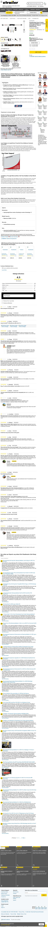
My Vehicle (9, 12)
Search (14, 900)
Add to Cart (38, 52)
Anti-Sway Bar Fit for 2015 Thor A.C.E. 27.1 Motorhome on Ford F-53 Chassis (18, 813)
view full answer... (5, 590)
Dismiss (41, 924)
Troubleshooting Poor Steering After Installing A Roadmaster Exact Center (18, 646)
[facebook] (36, 907)
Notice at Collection (5, 914)
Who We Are (15, 891)
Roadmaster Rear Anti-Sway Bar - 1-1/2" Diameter (4, 254)
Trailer (15, 9)
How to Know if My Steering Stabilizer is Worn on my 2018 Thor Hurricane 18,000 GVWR (19, 624)
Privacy (26, 895)
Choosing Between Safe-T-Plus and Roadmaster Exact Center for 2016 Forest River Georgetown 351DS (19, 573)
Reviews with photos (8, 303)
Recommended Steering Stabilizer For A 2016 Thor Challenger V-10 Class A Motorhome (18, 750)
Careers (14, 893)
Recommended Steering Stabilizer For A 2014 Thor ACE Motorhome (17, 802)
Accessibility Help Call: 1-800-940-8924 (9, 911)
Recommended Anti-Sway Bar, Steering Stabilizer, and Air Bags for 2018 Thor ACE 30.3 (19, 561)
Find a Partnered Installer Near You (4, 901)
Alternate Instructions (14, 236)
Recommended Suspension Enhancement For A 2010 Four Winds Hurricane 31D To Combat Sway (19, 669)
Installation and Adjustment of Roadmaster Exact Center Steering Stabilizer (18, 720)
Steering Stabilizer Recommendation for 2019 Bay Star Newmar (16, 693)
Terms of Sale (13, 914)
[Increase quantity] (34, 49)
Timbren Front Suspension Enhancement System (21, 254)
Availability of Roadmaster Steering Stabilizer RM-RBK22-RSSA (16, 713)
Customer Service (32, 6)
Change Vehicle (33, 12)
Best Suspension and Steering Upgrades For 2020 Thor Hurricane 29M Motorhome (17, 778)
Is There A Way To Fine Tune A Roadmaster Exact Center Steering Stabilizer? (19, 614)
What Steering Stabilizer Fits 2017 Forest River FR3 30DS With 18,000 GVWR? (19, 762)
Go (41, 12)
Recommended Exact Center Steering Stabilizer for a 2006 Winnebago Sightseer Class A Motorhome (17, 682)
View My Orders (4, 891)
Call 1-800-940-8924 (5, 924)
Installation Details (4, 236)
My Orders (41, 6)
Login (2, 905)
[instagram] (42, 907)
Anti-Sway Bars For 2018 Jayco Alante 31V (11, 604)
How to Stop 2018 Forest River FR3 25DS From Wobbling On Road (16, 702)
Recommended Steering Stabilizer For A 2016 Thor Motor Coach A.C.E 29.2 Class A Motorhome (19, 790)
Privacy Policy (21, 911)
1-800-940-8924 (8, 7)
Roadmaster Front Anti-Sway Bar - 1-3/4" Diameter (13, 254)
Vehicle (21, 9)
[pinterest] (39, 907)
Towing (3, 9)
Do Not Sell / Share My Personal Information (35, 911)
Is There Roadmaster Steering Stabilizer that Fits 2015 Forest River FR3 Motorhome (17, 593)
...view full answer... (8, 570)
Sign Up (2, 907)
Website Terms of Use (21, 914)
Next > (24, 837)
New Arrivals (44, 10)
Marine (33, 9)
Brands (38, 9)
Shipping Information (5, 895)
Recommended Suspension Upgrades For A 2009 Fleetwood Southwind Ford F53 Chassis (19, 658)
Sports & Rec (9, 10)
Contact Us (3, 896)
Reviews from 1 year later (9, 300)
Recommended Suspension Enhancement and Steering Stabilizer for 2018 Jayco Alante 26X (19, 635)
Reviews (39, 29)
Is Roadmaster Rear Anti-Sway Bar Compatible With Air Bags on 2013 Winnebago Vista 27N (19, 584)
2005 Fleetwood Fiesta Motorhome (19, 12)
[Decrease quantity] (30, 49)
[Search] (29, 4)
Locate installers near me (6, 69)
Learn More (4, 270)
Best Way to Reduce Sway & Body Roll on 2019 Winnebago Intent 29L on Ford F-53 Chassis (19, 824)
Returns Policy (4, 893)
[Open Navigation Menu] (1, 1)
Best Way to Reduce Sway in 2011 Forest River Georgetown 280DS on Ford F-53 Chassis (19, 731)
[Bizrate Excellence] (5, 919)
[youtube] (45, 907)
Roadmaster (31, 20)
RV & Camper (27, 10)
